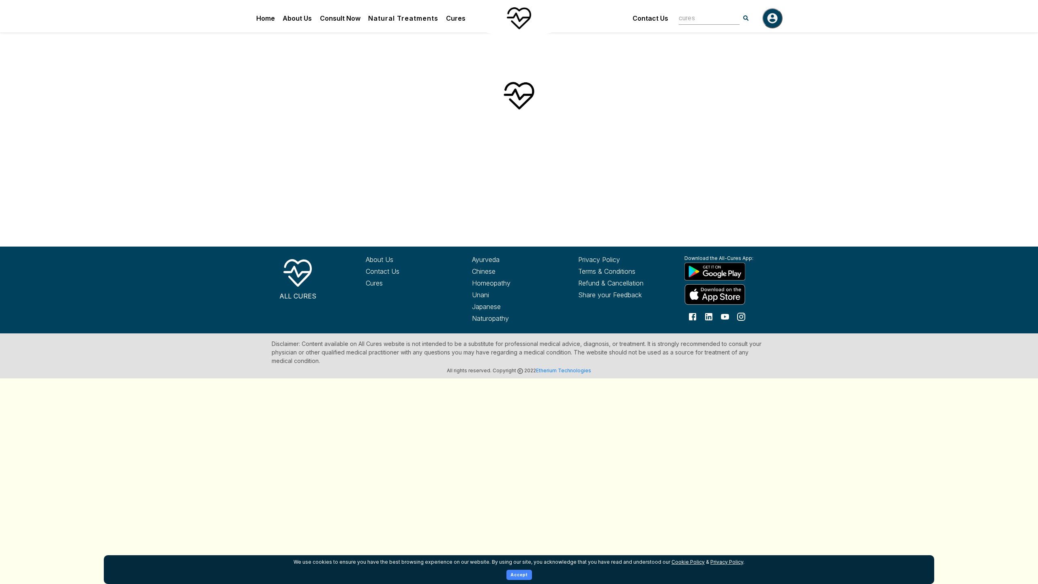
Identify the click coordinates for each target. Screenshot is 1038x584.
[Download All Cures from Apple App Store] (722, 294)
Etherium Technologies (563, 370)
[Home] (519, 18)
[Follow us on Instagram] (741, 316)
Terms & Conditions (606, 271)
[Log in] (772, 18)
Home (265, 18)
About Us (297, 18)
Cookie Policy (688, 562)
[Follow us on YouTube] (725, 316)
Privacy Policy (599, 260)
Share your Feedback (610, 295)
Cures (455, 18)
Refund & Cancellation (610, 283)
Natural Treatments (403, 18)
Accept (519, 574)
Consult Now (340, 18)
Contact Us (650, 18)
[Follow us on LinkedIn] (709, 316)
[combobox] (703, 18)
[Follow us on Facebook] (692, 316)
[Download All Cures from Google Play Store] (722, 271)
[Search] (746, 18)
